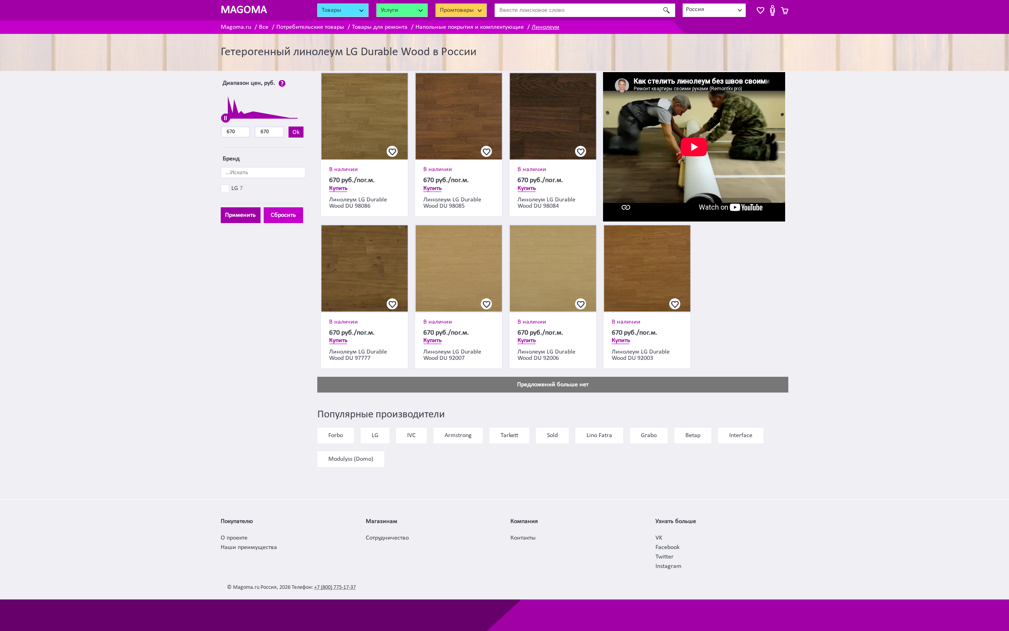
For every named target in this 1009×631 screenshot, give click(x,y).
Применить (240, 215)
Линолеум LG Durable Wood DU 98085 (452, 203)
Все (263, 27)
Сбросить (283, 215)
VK (658, 538)
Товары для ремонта (380, 27)
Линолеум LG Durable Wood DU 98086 (358, 203)
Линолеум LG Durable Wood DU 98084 (546, 203)
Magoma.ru (236, 27)
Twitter (664, 557)
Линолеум (545, 27)
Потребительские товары (310, 27)
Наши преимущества (249, 547)
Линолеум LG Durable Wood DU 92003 (641, 355)
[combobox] (714, 10)
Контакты (523, 538)
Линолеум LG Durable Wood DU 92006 (546, 355)
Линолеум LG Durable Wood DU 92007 (452, 355)
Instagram (668, 566)
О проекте (234, 538)
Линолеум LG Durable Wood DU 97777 (358, 355)
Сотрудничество (387, 538)
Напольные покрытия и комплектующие (469, 27)
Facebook (667, 547)
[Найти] (666, 10)
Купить (338, 188)
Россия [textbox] (695, 9)
